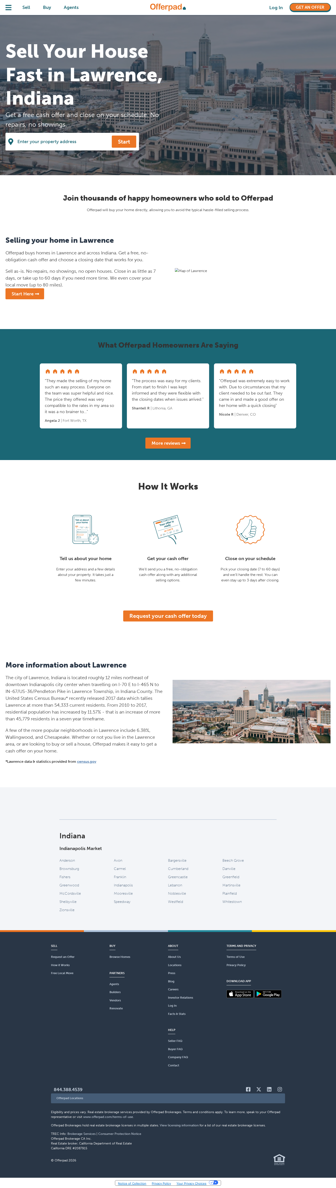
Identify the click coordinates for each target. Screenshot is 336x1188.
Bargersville (177, 860)
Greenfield (230, 877)
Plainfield (229, 893)
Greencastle (178, 877)
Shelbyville (68, 901)
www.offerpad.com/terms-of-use (108, 1117)
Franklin (120, 877)
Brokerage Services (81, 1134)
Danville (228, 868)
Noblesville (177, 893)
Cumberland (178, 868)
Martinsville (231, 885)
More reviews (166, 443)
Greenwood (69, 885)
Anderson (67, 860)
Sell (26, 7)
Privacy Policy (161, 1183)
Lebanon (175, 885)
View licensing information (179, 1125)
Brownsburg (69, 868)
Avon (118, 860)
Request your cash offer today (168, 616)
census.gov (86, 761)
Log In (276, 7)
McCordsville (70, 893)
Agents (71, 7)
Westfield (175, 901)
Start (124, 141)
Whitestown (232, 901)
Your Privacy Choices (191, 1183)
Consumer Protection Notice (119, 1134)
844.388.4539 (68, 1089)
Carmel (120, 868)
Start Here (23, 294)
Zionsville (67, 910)
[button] (168, 1098)
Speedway (122, 901)
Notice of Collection (132, 1183)
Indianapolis (123, 885)
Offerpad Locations (69, 1098)
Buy (47, 7)
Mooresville (123, 893)
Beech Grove (233, 860)
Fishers (64, 877)
